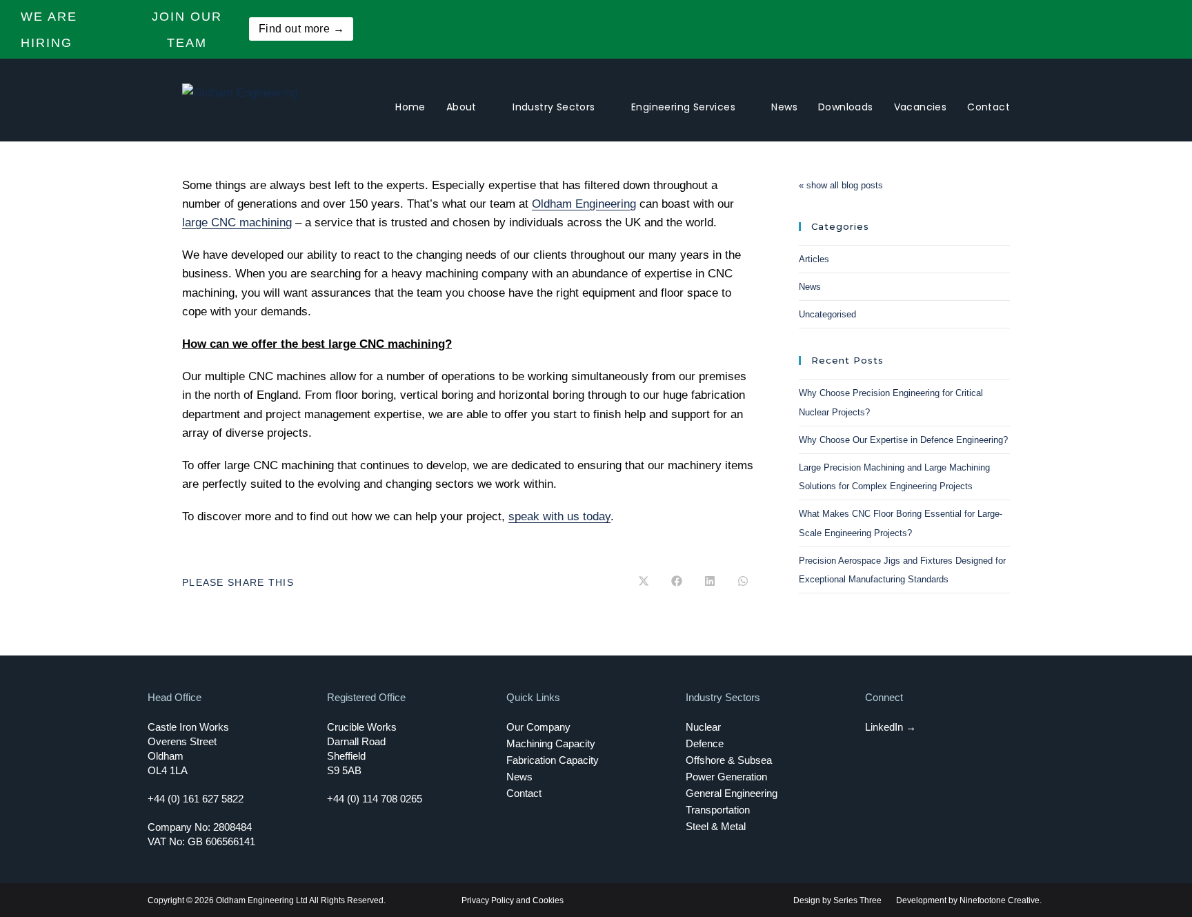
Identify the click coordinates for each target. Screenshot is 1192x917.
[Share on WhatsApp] (743, 582)
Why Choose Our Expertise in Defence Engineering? (903, 440)
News (810, 287)
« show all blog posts (841, 185)
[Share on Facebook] (677, 582)
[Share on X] (643, 582)
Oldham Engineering (584, 203)
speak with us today (559, 516)
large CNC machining (237, 222)
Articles (814, 259)
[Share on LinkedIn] (710, 582)
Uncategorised (827, 314)
